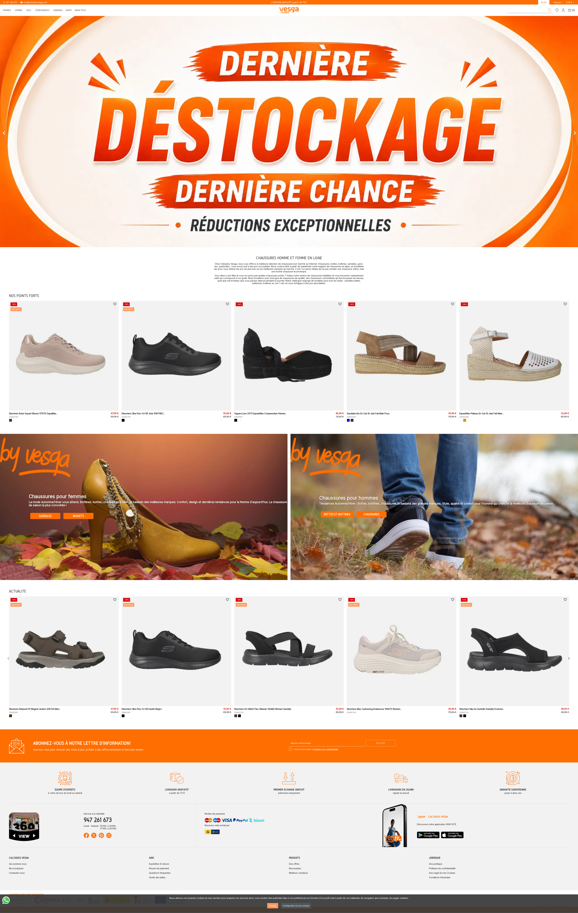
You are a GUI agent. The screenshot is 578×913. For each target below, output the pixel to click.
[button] (43, 131)
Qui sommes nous (17, 864)
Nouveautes (295, 868)
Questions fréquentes (160, 873)
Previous (9, 658)
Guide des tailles (157, 877)
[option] (289, 131)
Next (568, 658)
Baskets (78, 516)
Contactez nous (17, 873)
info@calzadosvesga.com (33, 2)
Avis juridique (435, 864)
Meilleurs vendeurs (298, 873)
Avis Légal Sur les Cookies (442, 873)
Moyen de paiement (159, 868)
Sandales (45, 516)
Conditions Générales (439, 877)
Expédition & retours (159, 864)
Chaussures (371, 514)
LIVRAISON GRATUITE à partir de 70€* (289, 2)
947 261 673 (10, 2)
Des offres (294, 864)
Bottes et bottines (337, 514)
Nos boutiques (16, 868)
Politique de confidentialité (442, 868)
